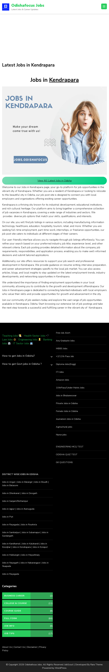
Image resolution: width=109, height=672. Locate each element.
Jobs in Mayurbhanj (30, 554)
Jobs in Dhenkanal (11, 493)
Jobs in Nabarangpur (30, 562)
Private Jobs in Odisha (67, 403)
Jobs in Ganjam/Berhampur (15, 501)
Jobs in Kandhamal (11, 543)
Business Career (14, 595)
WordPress (60, 668)
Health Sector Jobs (35, 335)
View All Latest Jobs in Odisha (54, 180)
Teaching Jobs (10, 335)
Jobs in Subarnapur (31, 532)
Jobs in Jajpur (8, 508)
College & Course (15, 603)
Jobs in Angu (8, 482)
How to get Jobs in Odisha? (18, 356)
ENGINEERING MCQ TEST (70, 446)
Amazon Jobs (62, 379)
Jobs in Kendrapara (21, 547)
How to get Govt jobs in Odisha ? (22, 364)
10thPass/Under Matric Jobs (70, 387)
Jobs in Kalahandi (30, 543)
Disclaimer (32, 647)
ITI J (58, 372)
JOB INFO (9, 626)
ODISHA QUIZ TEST (66, 454)
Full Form (10, 618)
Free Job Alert (63, 332)
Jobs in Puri (7, 516)
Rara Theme (96, 664)
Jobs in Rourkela (29, 524)
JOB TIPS (9, 633)
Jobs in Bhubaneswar (66, 395)
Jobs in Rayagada (10, 524)
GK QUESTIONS (64, 462)
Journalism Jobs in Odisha (68, 419)
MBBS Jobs (61, 348)
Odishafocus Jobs (27, 5)
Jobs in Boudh (41, 482)
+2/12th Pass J (63, 356)
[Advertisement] (54, 35)
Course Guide (12, 610)
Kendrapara (64, 80)
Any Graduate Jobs (65, 340)
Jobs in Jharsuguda (25, 508)
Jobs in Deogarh (29, 493)
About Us (7, 647)
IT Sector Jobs (21, 343)
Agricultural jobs (64, 426)
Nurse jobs (61, 434)
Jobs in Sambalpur (11, 532)
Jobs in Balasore (10, 485)
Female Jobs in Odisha (67, 411)
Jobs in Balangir (24, 482)
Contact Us (19, 647)
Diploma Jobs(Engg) (66, 364)
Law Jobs (7, 339)
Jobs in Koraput (40, 547)
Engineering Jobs (27, 339)
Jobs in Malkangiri (10, 554)
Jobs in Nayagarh (10, 562)
